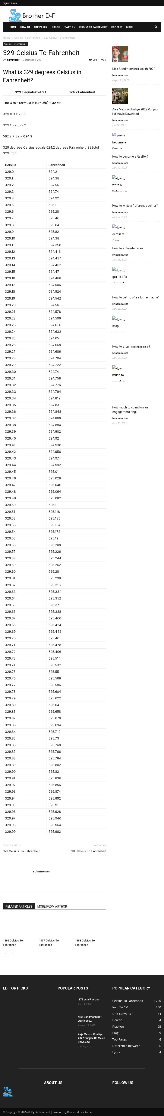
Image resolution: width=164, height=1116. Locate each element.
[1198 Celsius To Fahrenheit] (90, 926)
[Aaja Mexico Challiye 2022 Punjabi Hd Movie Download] (66, 1038)
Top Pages (40, 27)
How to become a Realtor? (130, 156)
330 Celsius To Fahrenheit (88, 851)
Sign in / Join (10, 3)
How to (25, 27)
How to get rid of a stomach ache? (136, 297)
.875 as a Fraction (89, 999)
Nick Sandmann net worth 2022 (133, 69)
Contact (116, 27)
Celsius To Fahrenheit (93, 27)
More (129, 27)
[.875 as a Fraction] (66, 1004)
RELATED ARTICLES (19, 906)
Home (12, 27)
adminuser (13, 59)
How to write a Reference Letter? (135, 205)
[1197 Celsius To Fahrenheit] (54, 926)
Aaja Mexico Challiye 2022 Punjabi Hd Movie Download (135, 112)
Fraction (69, 27)
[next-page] (12, 953)
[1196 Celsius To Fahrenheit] (18, 926)
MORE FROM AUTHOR (52, 906)
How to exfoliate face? (127, 248)
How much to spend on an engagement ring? (130, 410)
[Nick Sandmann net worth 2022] (66, 1021)
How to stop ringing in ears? (131, 346)
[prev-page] (5, 953)
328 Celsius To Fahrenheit (21, 851)
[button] (156, 27)
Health (55, 27)
